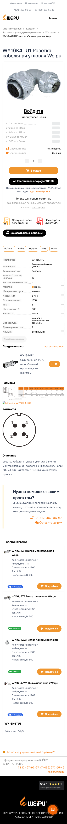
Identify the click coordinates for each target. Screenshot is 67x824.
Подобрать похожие (14, 339)
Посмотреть (52, 220)
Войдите (33, 111)
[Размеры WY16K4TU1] (33, 393)
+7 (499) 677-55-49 (44, 10)
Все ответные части (54, 346)
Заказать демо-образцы (26, 232)
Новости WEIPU (48, 3)
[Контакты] (19, 429)
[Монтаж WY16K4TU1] (17, 403)
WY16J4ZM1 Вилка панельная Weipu (35, 683)
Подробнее (51, 586)
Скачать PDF (52, 223)
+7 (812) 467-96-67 (21, 10)
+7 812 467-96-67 (27, 767)
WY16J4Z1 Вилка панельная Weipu (34, 596)
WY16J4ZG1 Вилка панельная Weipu (35, 639)
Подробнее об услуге (39, 191)
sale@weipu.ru (56, 771)
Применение (31, 3)
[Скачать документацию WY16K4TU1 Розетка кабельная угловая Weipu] (40, 222)
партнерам (38, 207)
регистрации (20, 223)
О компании (16, 3)
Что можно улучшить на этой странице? (30, 752)
